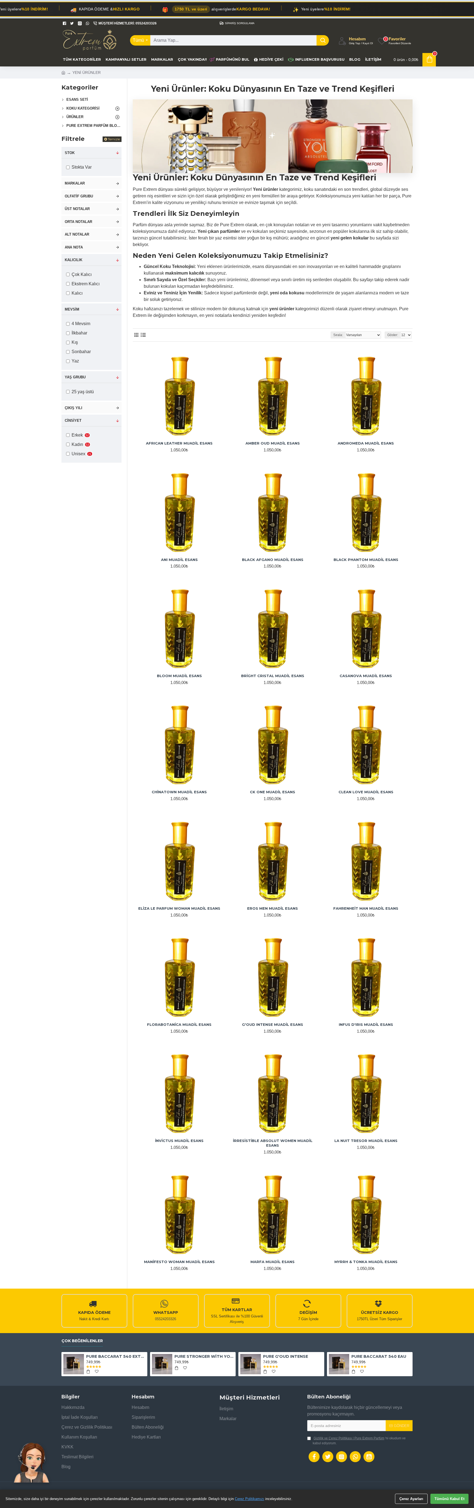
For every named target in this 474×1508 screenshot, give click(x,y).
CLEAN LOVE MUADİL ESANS (365, 792)
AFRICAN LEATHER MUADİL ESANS (179, 443)
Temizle (114, 139)
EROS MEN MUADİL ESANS (272, 908)
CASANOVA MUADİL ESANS (366, 676)
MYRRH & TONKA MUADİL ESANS (365, 1262)
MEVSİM (72, 309)
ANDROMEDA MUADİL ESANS (366, 443)
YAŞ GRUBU (75, 377)
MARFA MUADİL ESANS (272, 1262)
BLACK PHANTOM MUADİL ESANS (366, 559)
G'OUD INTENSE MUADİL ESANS (272, 1024)
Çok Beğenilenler (82, 1341)
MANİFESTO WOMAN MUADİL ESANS (179, 1262)
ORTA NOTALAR (78, 222)
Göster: (392, 335)
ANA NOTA (74, 247)
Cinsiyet (73, 420)
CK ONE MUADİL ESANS (272, 792)
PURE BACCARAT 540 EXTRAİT (115, 1356)
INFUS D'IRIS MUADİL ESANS (366, 1024)
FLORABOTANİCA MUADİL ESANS (179, 1024)
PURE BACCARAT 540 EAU (378, 1356)
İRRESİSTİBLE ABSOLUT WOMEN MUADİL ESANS (272, 1142)
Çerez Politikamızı (249, 1499)
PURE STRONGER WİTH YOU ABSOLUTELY (204, 1356)
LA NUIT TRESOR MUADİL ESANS (365, 1140)
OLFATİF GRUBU (79, 196)
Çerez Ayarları (411, 1499)
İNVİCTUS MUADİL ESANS (179, 1140)
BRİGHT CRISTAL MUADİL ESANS (272, 676)
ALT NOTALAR (77, 234)
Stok (70, 153)
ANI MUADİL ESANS (179, 559)
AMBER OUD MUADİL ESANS (273, 443)
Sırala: (338, 335)
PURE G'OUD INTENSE (285, 1356)
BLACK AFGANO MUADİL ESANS (272, 559)
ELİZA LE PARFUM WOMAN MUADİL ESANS (179, 908)
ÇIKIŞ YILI (73, 408)
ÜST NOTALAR (77, 209)
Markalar (75, 183)
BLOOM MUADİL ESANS (179, 676)
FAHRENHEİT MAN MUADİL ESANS (365, 908)
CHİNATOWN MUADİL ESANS (179, 792)
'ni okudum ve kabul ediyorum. (359, 1440)
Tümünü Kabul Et (449, 1499)
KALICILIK (73, 260)
